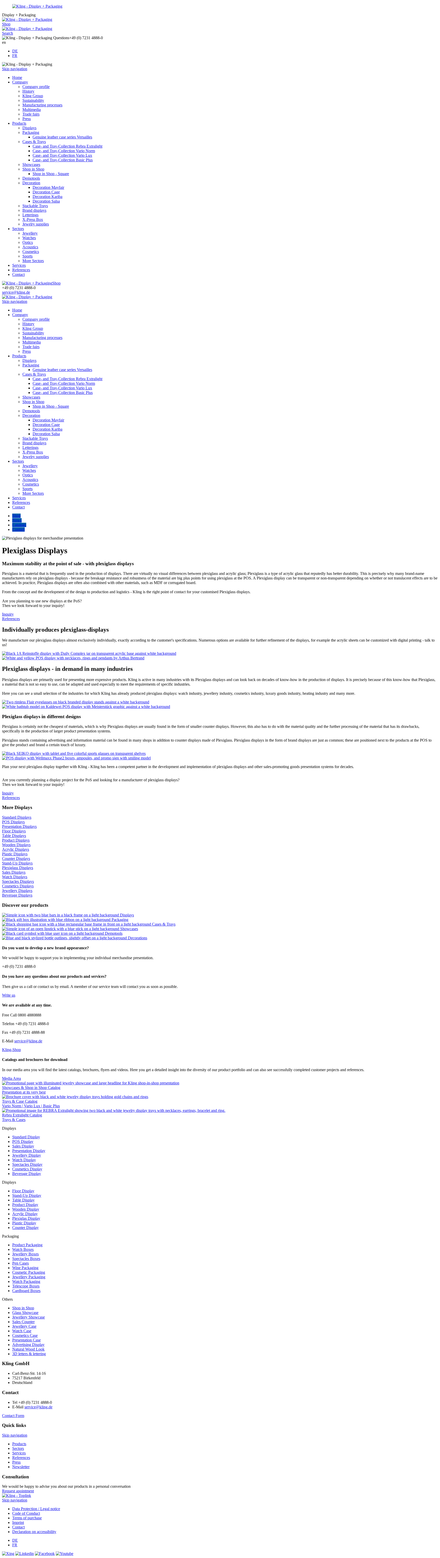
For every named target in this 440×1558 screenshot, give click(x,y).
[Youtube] (64, 1553)
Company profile (36, 86)
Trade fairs (30, 114)
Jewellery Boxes (25, 1254)
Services (19, 265)
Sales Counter (23, 1322)
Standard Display (26, 1137)
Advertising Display (28, 1344)
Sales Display (23, 1146)
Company (20, 82)
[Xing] (8, 1553)
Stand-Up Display (26, 1195)
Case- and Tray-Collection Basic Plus (63, 160)
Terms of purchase (27, 1518)
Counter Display (25, 1227)
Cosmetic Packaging (28, 1272)
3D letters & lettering (29, 1354)
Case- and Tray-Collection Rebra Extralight (67, 146)
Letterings (30, 215)
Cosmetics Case (25, 1335)
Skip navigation (14, 69)
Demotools (31, 178)
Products (19, 123)
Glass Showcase (25, 1312)
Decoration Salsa (46, 201)
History (28, 91)
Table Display (23, 1200)
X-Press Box (32, 219)
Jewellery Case (24, 1326)
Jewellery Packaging (28, 1277)
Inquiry (8, 614)
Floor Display (23, 1191)
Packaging (30, 132)
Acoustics (30, 247)
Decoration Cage (46, 192)
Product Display (25, 1204)
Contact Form (13, 1415)
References (21, 270)
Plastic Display (24, 1223)
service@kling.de (16, 292)
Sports (27, 256)
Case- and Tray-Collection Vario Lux (62, 155)
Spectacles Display (27, 1164)
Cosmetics (30, 251)
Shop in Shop (33, 169)
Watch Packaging (26, 1281)
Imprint (18, 1522)
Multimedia (31, 109)
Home (17, 77)
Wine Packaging (25, 1268)
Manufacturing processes (42, 105)
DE (15, 51)
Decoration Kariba (47, 196)
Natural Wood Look (28, 1349)
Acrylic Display (25, 1214)
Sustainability (33, 100)
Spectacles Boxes (26, 1258)
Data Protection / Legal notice (36, 1509)
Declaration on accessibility (34, 1531)
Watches (29, 238)
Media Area (11, 1078)
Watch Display (24, 1160)
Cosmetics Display (27, 1169)
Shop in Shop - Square (51, 174)
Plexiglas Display (26, 1218)
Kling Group (32, 96)
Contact (18, 274)
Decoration (31, 183)
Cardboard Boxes (26, 1290)
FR (14, 55)
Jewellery (30, 233)
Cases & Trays (34, 141)
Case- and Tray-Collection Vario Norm (64, 151)
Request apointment (18, 1491)
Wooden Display (25, 1209)
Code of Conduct (26, 1513)
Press (26, 119)
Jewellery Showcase (28, 1317)
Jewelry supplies (35, 224)
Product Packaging (27, 1245)
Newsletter (21, 1467)
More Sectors (33, 261)
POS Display (22, 1141)
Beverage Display (26, 1173)
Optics (27, 242)
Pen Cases (20, 1263)
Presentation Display (28, 1151)
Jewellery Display (26, 1155)
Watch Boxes (23, 1249)
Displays (29, 128)
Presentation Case (26, 1340)
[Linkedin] (24, 1553)
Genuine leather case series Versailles (62, 137)
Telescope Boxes (25, 1286)
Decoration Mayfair (48, 187)
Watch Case (21, 1331)
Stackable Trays (35, 206)
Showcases (31, 164)
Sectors (18, 228)
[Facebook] (45, 1553)
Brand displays (34, 210)
